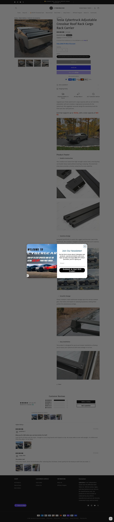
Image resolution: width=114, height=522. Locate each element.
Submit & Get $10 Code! (72, 270)
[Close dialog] (84, 246)
